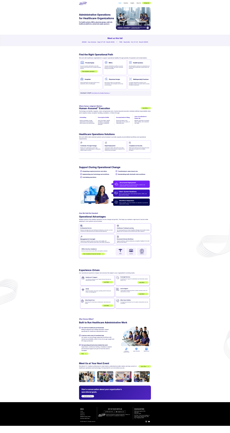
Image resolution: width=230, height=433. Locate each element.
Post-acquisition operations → (89, 71)
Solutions (126, 3)
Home (120, 3)
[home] (83, 3)
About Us (139, 3)
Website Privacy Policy (85, 416)
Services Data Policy (85, 418)
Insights (132, 3)
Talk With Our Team (88, 396)
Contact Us (146, 3)
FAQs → (83, 353)
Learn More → (145, 108)
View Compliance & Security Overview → (93, 253)
